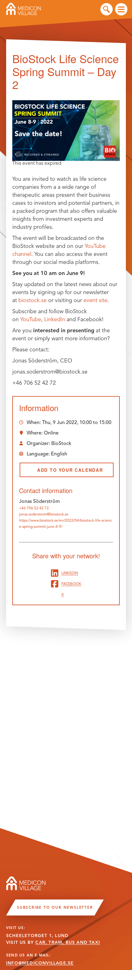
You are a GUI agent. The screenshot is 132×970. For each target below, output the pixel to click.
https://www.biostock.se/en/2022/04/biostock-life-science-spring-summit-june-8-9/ (65, 523)
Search (106, 9)
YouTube (30, 319)
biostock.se (32, 300)
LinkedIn (54, 319)
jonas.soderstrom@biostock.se (43, 514)
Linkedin (69, 573)
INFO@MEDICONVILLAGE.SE (40, 963)
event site (95, 300)
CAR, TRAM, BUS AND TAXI (67, 942)
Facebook (71, 583)
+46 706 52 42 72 (34, 508)
